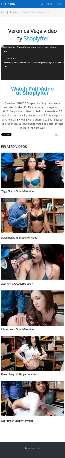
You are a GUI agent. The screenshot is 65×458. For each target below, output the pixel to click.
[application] (32, 62)
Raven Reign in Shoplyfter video (19, 374)
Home (3, 12)
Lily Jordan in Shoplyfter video (18, 329)
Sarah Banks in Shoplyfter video (19, 237)
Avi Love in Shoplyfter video (17, 284)
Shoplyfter (13, 12)
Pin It (58, 135)
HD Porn (8, 3)
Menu (49, 3)
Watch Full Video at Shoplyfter (32, 91)
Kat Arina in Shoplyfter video (17, 420)
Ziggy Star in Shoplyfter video (18, 191)
